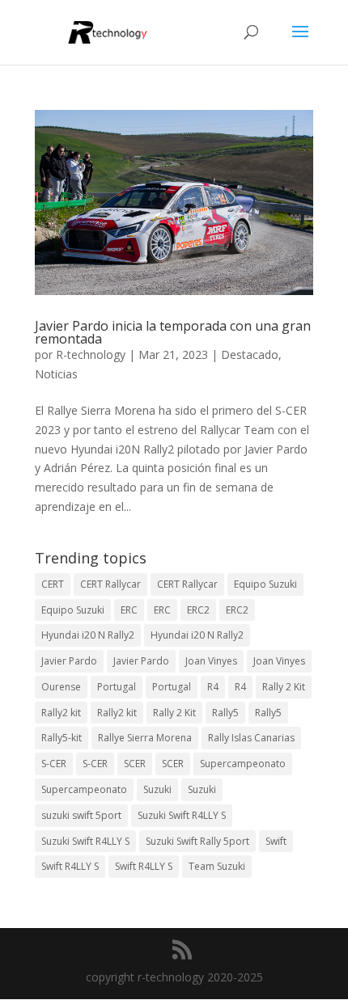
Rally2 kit (61, 712)
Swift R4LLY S (70, 866)
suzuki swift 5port (81, 815)
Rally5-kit (61, 738)
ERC (129, 610)
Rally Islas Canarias (251, 738)
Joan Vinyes (211, 661)
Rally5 (225, 712)
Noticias (56, 374)
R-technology (90, 354)
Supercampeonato (243, 763)
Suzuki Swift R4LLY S (182, 815)
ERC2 (198, 610)
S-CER (53, 763)
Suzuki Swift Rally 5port (197, 841)
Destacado (249, 354)
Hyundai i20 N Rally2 (87, 635)
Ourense (61, 687)
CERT (52, 584)
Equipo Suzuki (265, 584)
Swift (275, 841)
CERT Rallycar (110, 584)
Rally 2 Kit (283, 687)
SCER (135, 763)
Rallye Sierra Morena (145, 738)
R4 (213, 687)
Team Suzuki (217, 866)
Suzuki (157, 789)
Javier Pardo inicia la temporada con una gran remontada (173, 332)
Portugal (116, 687)
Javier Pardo (69, 661)
